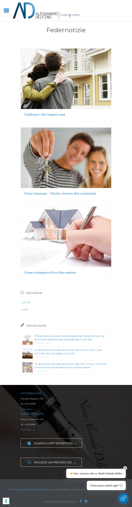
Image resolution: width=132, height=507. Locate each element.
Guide (24, 309)
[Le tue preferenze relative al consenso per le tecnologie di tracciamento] (6, 501)
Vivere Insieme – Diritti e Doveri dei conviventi (60, 193)
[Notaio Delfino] (46, 10)
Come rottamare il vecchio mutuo (50, 272)
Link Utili (26, 302)
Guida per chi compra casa (44, 114)
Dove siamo (26, 409)
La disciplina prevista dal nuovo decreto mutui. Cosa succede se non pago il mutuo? (68, 351)
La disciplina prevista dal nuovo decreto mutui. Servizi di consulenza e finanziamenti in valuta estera (70, 365)
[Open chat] (123, 498)
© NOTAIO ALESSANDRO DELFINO (27, 489)
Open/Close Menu (6, 10)
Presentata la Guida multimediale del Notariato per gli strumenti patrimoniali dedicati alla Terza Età (69, 337)
